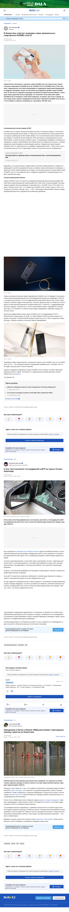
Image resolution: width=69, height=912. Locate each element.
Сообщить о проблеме (43, 898)
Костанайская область (10, 645)
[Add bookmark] (61, 704)
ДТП (15, 459)
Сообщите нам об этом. (30, 407)
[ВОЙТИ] (64, 10)
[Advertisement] (34, 114)
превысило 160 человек (44, 819)
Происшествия (8, 459)
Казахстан (7, 843)
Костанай (20, 645)
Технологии (8, 14)
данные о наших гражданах (49, 800)
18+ (26, 645)
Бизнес (57, 14)
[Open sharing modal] (43, 704)
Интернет (41, 14)
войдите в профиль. (54, 434)
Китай (13, 843)
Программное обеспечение (29, 14)
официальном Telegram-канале (28, 551)
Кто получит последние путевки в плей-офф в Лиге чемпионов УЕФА (30, 392)
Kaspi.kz (18, 374)
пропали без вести (15, 794)
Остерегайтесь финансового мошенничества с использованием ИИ (33, 156)
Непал (22, 843)
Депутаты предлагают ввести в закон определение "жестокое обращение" (31, 387)
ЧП (14, 720)
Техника (17, 14)
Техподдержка (49, 14)
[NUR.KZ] (34, 10)
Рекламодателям (59, 898)
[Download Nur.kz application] (34, 4)
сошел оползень (16, 790)
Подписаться (58, 629)
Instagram (58, 449)
